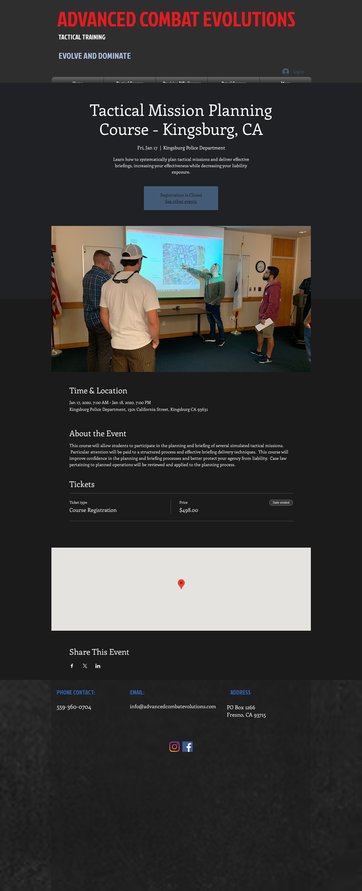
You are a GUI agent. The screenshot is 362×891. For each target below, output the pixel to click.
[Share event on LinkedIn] (97, 666)
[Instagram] (174, 747)
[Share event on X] (84, 666)
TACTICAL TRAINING (82, 37)
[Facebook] (187, 747)
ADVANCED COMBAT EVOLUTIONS (176, 18)
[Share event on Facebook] (71, 666)
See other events (181, 201)
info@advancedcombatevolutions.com (173, 706)
